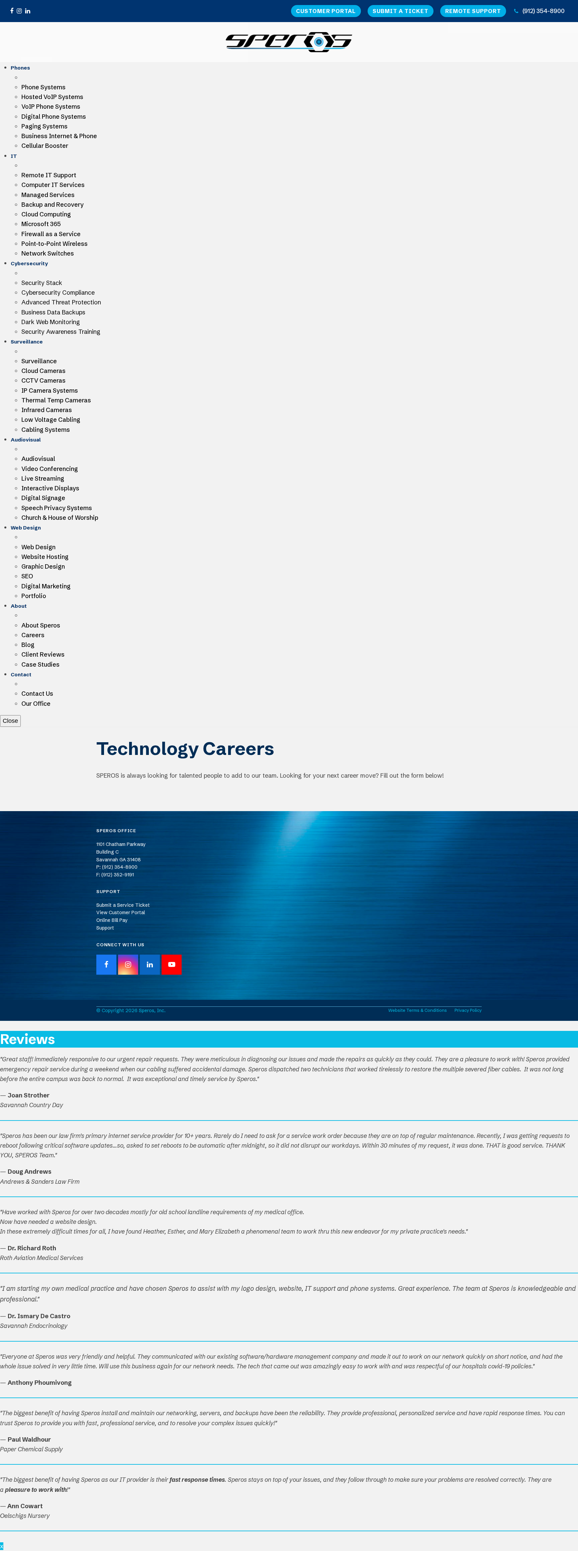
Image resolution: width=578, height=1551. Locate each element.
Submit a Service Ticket (123, 905)
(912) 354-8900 (543, 11)
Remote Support (473, 11)
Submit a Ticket (400, 11)
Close (10, 720)
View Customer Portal (120, 912)
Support (105, 928)
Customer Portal (326, 11)
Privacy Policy (468, 1010)
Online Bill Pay (112, 920)
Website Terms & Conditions (417, 1010)
